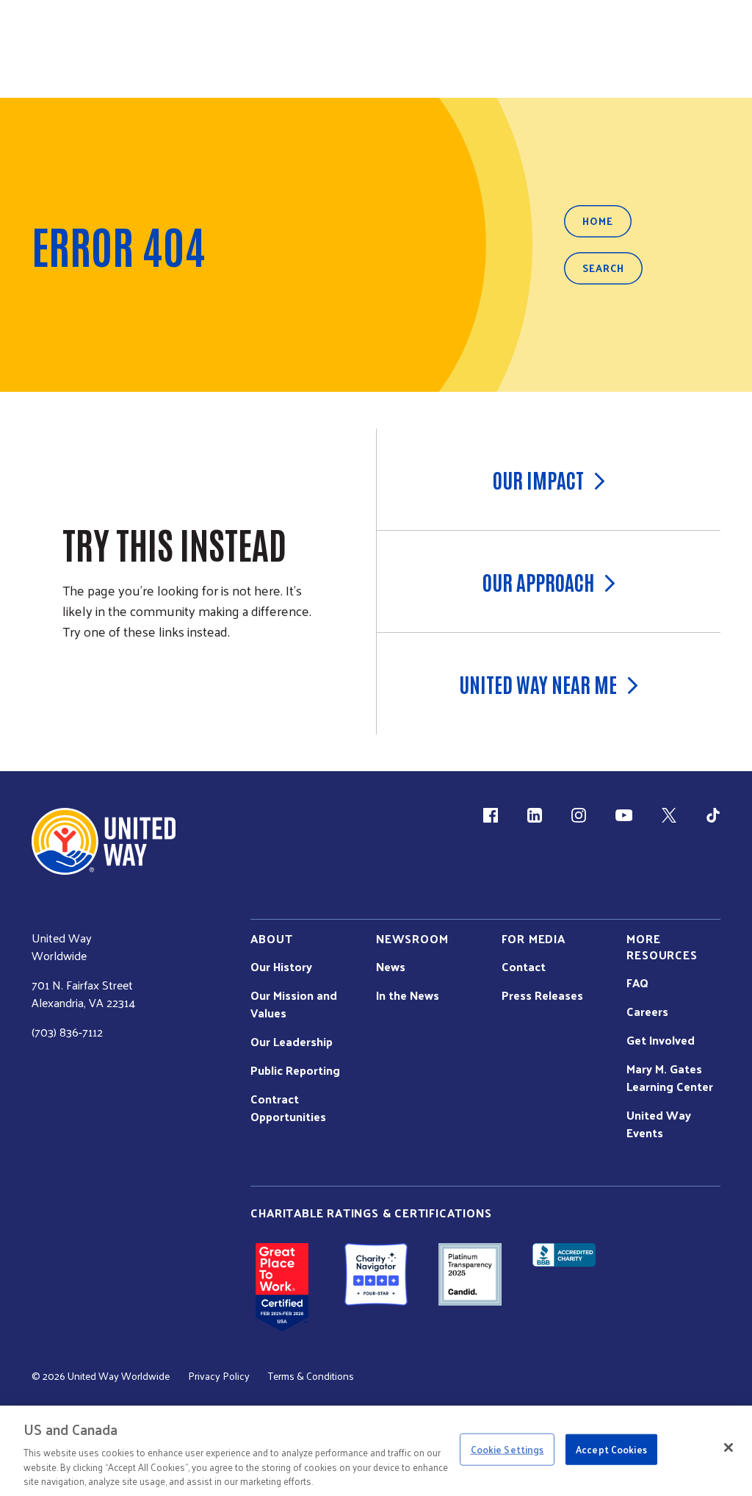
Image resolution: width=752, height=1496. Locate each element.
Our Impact (538, 479)
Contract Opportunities (288, 1107)
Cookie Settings (507, 1449)
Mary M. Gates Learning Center (669, 1077)
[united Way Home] (104, 841)
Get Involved (660, 1040)
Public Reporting (295, 1070)
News (390, 967)
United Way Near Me (538, 683)
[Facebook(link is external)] (490, 815)
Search (603, 268)
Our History (281, 967)
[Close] (728, 1447)
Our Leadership (291, 1042)
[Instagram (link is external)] (578, 815)
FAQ (637, 983)
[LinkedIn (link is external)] (534, 815)
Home (597, 221)
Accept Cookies (611, 1449)
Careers (647, 1011)
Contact (524, 967)
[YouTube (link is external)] (623, 815)
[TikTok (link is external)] (713, 815)
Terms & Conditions (311, 1376)
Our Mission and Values (293, 1004)
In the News (407, 995)
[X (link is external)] (669, 815)
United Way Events (658, 1124)
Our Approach (538, 581)
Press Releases (542, 995)
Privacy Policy (219, 1376)
